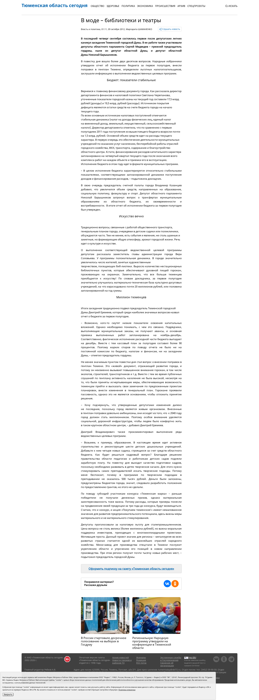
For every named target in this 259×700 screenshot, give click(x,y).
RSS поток (141, 662)
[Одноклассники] (175, 583)
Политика (128, 6)
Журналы (141, 657)
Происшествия (165, 6)
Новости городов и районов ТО (122, 661)
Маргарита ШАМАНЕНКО (139, 29)
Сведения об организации (167, 664)
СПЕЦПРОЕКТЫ (196, 6)
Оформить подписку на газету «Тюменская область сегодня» (131, 569)
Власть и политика (90, 29)
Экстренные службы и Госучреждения (170, 659)
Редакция (141, 660)
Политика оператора (126, 690)
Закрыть (8, 694)
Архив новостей (120, 657)
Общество (97, 6)
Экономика (145, 6)
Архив (181, 6)
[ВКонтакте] (167, 583)
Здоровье (113, 6)
